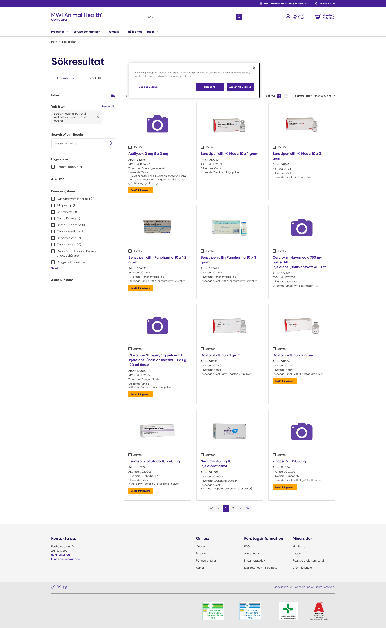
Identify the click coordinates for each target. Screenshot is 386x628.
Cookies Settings (149, 86)
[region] (194, 80)
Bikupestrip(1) (66, 205)
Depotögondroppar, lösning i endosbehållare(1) (77, 253)
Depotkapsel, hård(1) (71, 231)
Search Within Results (67, 134)
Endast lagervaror (69, 167)
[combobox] (194, 17)
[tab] (65, 78)
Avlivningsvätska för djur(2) (75, 199)
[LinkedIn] (59, 586)
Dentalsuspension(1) (71, 225)
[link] (211, 508)
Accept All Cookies (240, 86)
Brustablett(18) (67, 212)
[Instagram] (65, 586)
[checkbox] (53, 167)
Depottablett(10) (69, 244)
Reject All (210, 86)
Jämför (137, 147)
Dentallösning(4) (68, 218)
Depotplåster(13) (69, 238)
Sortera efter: (303, 95)
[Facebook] (53, 586)
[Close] (254, 67)
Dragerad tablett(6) (71, 262)
